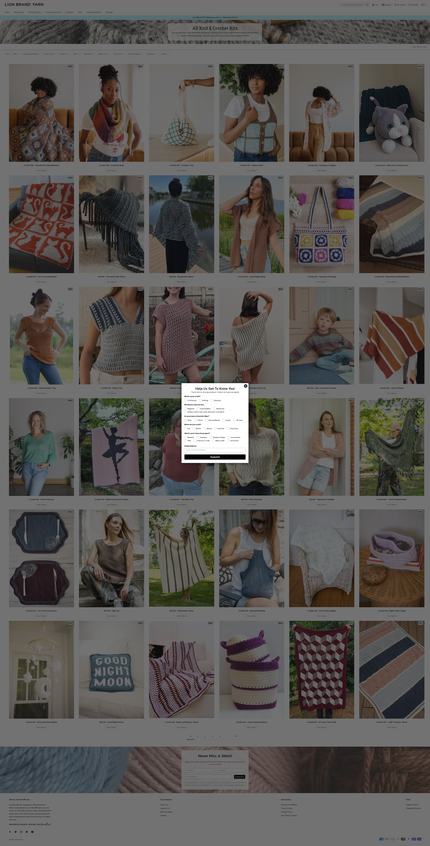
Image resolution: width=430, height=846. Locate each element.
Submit (215, 457)
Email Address (190, 446)
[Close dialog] (245, 386)
